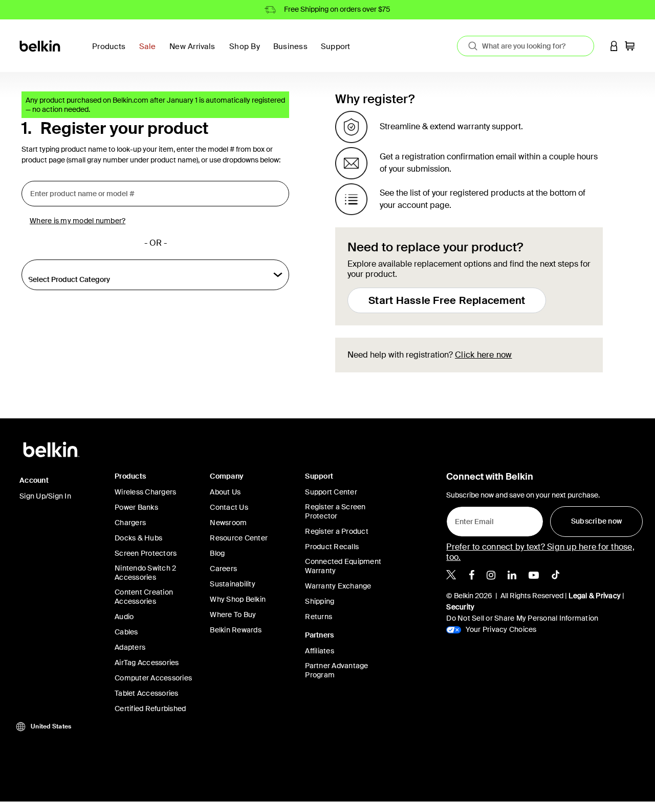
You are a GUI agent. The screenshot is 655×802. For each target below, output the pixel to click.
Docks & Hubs (138, 537)
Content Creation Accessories (144, 596)
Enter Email (471, 519)
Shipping (319, 601)
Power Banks (136, 507)
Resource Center (239, 537)
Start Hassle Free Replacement (446, 300)
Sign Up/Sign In (45, 496)
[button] (614, 45)
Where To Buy (233, 614)
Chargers (130, 522)
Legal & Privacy (595, 595)
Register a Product (336, 531)
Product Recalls (332, 546)
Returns (318, 616)
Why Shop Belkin (238, 599)
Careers (223, 568)
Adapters (130, 647)
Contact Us (229, 507)
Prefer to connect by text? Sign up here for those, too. (540, 551)
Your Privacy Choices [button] (500, 629)
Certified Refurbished (150, 708)
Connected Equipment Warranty (343, 566)
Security (460, 606)
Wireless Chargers (145, 492)
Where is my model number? (77, 220)
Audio (124, 616)
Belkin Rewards (235, 629)
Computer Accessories (153, 677)
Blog (217, 553)
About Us (225, 492)
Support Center (331, 492)
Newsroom (228, 522)
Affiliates (319, 650)
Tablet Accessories (147, 693)
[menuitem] (150, 52)
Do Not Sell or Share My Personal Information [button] (522, 618)
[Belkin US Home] (40, 45)
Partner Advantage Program (336, 670)
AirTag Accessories (147, 662)
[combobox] (525, 46)
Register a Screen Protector (335, 511)
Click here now (483, 354)
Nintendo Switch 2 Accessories (145, 572)
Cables (126, 631)
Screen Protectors (146, 553)
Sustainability (232, 583)
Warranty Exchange (338, 586)
